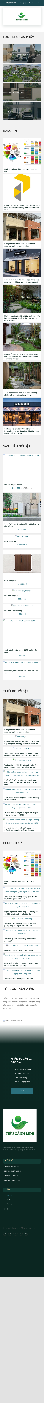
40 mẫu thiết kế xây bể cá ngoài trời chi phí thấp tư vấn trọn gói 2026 (21, 814)
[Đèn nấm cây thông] (22, 590)
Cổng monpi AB (10, 541)
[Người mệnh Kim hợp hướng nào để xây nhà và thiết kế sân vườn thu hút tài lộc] (22, 905)
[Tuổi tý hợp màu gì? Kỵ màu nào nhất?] (22, 972)
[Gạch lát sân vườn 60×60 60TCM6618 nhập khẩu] (22, 633)
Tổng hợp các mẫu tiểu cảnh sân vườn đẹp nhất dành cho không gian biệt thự (20, 394)
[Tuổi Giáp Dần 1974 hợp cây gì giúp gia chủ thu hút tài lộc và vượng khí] (22, 890)
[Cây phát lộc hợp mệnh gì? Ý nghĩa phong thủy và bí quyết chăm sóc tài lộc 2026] (22, 821)
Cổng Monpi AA (10, 580)
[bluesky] (26, 1234)
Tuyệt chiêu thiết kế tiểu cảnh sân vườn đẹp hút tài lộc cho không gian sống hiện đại (21, 766)
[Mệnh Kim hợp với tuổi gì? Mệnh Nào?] (22, 945)
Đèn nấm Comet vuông (13, 611)
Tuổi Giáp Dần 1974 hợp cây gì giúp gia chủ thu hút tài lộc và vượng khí (20, 897)
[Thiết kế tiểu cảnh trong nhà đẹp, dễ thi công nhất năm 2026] (22, 791)
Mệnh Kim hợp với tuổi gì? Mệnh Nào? (19, 950)
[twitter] (10, 1234)
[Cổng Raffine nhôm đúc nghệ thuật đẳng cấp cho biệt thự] (22, 507)
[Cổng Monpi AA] (22, 563)
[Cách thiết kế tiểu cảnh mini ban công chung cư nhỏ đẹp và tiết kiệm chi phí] (22, 956)
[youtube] (21, 1234)
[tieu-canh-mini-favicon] (22, 10)
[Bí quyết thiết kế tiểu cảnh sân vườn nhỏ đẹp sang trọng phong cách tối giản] (22, 227)
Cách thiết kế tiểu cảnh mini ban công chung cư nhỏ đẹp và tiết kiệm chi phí (21, 964)
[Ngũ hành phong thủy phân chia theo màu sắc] (22, 152)
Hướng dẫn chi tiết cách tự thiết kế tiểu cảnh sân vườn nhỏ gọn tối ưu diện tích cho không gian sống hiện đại (21, 356)
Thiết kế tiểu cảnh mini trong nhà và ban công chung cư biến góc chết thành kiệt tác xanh (20, 782)
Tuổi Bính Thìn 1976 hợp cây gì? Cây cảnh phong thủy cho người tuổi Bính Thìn (20, 924)
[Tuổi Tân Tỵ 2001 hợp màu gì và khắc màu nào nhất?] (22, 932)
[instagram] (15, 1234)
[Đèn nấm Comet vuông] (22, 605)
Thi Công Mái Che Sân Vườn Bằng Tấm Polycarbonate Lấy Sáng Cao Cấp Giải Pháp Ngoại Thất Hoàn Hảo (21, 431)
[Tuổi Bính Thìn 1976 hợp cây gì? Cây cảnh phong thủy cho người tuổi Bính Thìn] (22, 918)
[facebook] (5, 1234)
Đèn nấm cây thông (12, 596)
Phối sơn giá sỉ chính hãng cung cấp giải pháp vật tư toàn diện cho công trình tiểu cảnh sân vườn (22, 207)
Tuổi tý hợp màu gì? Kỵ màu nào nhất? (19, 978)
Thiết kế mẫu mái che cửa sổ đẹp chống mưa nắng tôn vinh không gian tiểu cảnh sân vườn (21, 281)
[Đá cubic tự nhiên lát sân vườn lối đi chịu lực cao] (22, 664)
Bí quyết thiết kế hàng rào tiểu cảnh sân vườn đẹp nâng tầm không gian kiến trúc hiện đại (21, 742)
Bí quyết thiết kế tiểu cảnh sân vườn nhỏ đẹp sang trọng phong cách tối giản (21, 245)
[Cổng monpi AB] (22, 536)
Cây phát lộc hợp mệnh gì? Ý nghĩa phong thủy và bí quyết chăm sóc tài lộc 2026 (20, 829)
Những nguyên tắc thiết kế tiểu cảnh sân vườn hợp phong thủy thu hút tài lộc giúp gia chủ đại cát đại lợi (22, 318)
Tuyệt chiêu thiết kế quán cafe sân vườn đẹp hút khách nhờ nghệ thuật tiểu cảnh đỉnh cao (21, 754)
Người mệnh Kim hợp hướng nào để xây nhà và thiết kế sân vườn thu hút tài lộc (21, 913)
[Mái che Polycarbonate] (22, 467)
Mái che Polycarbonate (13, 484)
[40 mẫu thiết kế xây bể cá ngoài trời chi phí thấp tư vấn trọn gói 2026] (22, 806)
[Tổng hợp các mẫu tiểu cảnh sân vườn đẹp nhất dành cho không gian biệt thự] (22, 376)
